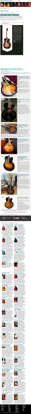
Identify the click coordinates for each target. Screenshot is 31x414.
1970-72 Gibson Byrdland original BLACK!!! (23, 100)
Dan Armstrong (3, 406)
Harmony (9, 409)
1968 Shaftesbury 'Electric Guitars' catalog (19, 357)
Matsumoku (23, 228)
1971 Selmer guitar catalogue (18, 261)
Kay (16, 406)
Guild (9, 407)
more (24, 92)
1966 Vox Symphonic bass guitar (7, 357)
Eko (1, 407)
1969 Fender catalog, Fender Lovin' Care (6, 345)
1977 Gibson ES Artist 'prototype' (18, 393)
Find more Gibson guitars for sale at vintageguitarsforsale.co (15, 212)
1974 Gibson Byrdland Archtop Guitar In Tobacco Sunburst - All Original (23, 175)
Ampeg (2, 405)
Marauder (21, 298)
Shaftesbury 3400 (20, 226)
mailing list (3, 218)
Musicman (17, 409)
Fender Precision (8, 361)
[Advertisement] (11, 61)
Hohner (9, 411)
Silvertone (24, 407)
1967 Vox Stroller (17, 380)
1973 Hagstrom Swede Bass (7, 224)
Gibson (1, 16)
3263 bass (10, 326)
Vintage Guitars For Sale (25, 218)
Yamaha (24, 410)
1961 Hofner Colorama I (19, 272)
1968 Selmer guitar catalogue (6, 273)
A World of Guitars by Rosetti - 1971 (6, 261)
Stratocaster (3, 257)
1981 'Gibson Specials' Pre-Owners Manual (19, 309)
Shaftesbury (19, 237)
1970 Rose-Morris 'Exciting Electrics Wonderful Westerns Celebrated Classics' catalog (7, 370)
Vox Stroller (20, 381)
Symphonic (8, 358)
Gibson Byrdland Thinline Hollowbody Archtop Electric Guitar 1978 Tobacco (22, 157)
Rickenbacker (17, 411)
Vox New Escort (21, 333)
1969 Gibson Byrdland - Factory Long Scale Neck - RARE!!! (23, 125)
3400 (18, 241)
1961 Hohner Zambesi (18, 320)
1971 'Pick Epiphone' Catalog (6, 309)
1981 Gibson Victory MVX (7, 248)
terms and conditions (6, 73)
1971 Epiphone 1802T (6, 236)
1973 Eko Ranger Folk (18, 344)
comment (6, 69)
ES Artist (21, 395)
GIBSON (1, 8)
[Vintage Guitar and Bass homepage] (6, 0)
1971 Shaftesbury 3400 (18, 236)
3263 (15, 365)
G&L (1, 410)
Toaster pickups (20, 294)
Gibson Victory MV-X (9, 249)
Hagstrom (9, 408)
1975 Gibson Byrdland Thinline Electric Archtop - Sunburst (23, 140)
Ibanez (16, 405)
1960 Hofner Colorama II (19, 284)
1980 (7, 8)
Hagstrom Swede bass (10, 225)
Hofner (9, 410)
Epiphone (2, 408)
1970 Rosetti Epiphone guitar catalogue (18, 249)
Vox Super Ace (9, 333)
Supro (23, 408)
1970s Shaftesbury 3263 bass (7, 321)
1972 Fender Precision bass (7, 380)
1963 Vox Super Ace (6, 332)
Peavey (16, 410)
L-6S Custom (22, 319)
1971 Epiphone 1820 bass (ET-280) (7, 297)
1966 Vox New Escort (18, 332)
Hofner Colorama (20, 273)
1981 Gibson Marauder (18, 296)
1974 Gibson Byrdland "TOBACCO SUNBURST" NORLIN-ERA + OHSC (23, 77)
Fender (2, 409)
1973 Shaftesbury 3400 (18, 224)
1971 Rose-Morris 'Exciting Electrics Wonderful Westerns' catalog (19, 369)
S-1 (18, 319)
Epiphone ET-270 (8, 239)
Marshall (17, 407)
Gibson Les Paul (18, 233)
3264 (23, 362)
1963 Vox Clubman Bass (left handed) (7, 393)
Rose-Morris (23, 238)
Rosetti (19, 252)
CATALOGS (4, 8)
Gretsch (9, 406)
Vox (23, 409)
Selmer (24, 274)
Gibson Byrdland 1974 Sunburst (23, 197)
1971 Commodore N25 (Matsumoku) (6, 285)
